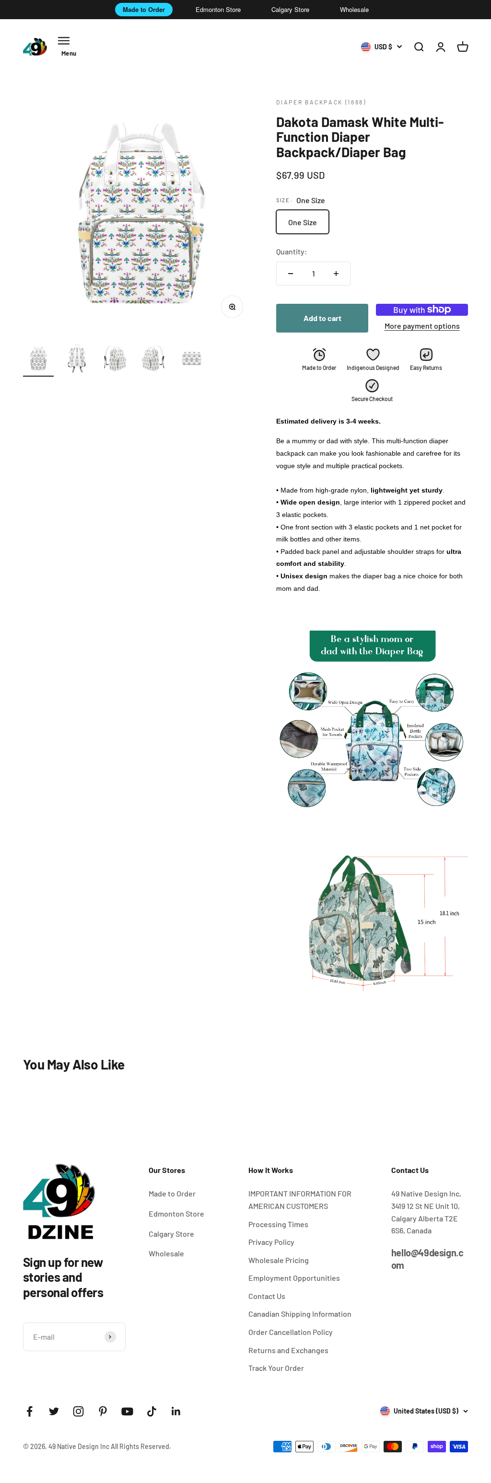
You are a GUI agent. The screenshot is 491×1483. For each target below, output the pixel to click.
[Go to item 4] (153, 360)
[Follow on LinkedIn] (176, 1411)
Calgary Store (290, 9)
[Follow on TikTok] (151, 1411)
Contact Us (266, 1295)
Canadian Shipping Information (299, 1313)
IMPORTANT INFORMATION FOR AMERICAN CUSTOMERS (299, 1199)
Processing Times (278, 1224)
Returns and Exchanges (288, 1350)
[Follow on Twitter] (53, 1411)
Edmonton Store (218, 9)
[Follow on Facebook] (29, 1411)
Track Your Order (276, 1367)
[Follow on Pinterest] (102, 1411)
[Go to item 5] (191, 360)
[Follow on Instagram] (78, 1411)
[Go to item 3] (115, 360)
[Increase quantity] (336, 273)
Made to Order (144, 9)
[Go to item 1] (38, 360)
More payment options (422, 325)
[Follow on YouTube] (127, 1411)
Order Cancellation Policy (290, 1331)
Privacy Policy (271, 1241)
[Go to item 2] (76, 360)
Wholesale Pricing (278, 1260)
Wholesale (354, 9)
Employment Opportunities (294, 1277)
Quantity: (291, 251)
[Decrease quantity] (290, 273)
